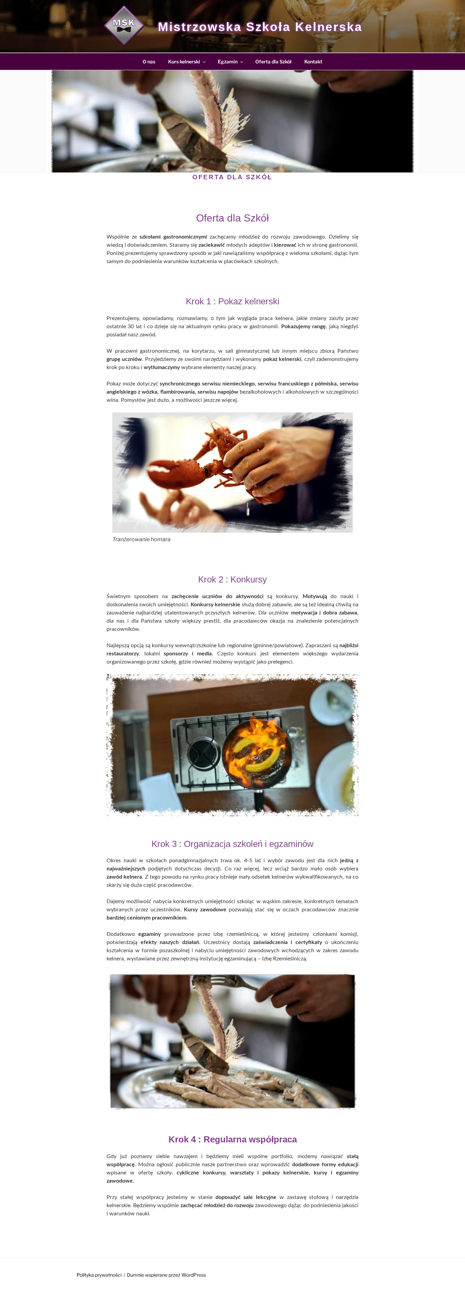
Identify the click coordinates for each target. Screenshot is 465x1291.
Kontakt (313, 61)
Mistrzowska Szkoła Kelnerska (260, 27)
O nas (149, 61)
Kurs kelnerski (184, 61)
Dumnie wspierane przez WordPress (166, 1275)
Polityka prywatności (99, 1275)
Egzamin (228, 61)
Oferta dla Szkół (273, 61)
